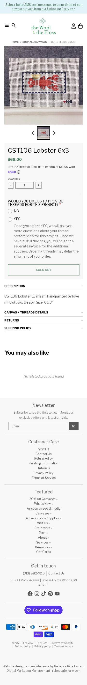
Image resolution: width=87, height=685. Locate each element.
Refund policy (22, 646)
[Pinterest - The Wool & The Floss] (50, 593)
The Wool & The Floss (35, 643)
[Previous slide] (33, 133)
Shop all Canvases (34, 42)
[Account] (73, 26)
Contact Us (56, 573)
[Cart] (80, 26)
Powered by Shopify (62, 643)
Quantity (14, 179)
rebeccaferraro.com (66, 670)
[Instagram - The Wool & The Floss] (36, 593)
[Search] (13, 25)
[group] (43, 133)
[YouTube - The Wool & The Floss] (57, 593)
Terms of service (63, 646)
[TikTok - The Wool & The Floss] (43, 593)
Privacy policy (42, 646)
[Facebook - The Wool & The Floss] (30, 593)
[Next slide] (54, 133)
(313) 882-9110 (34, 573)
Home (15, 42)
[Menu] (6, 25)
